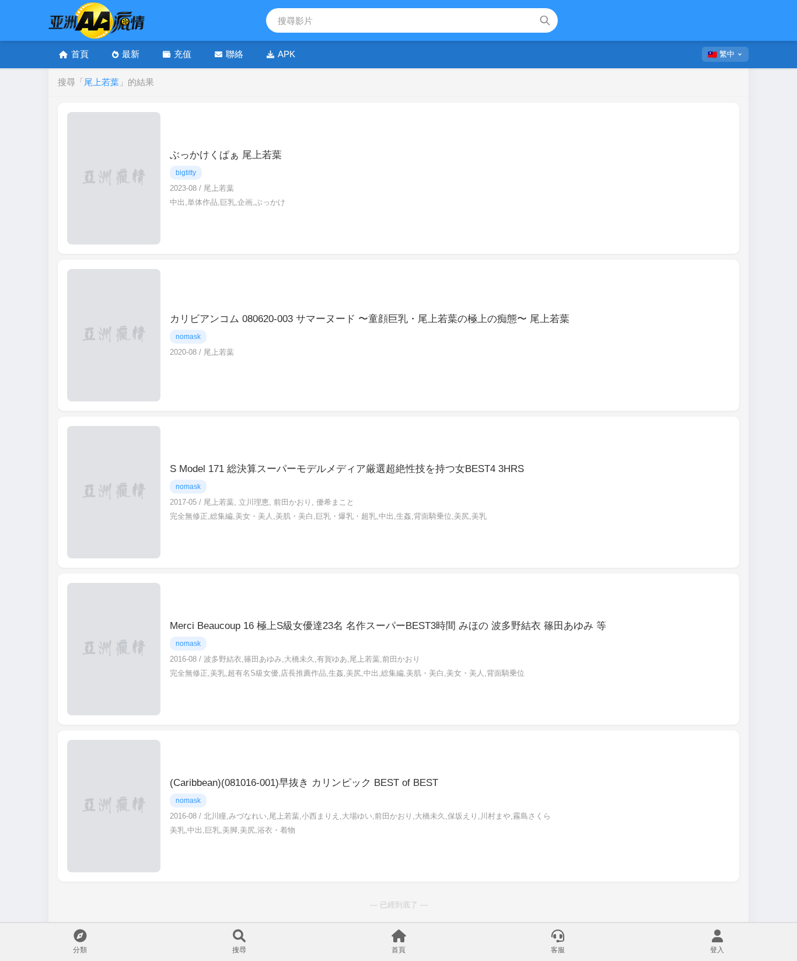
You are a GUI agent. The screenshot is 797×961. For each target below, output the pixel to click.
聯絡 (234, 54)
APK (286, 54)
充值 (182, 54)
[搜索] (544, 20)
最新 (130, 54)
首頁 (80, 54)
